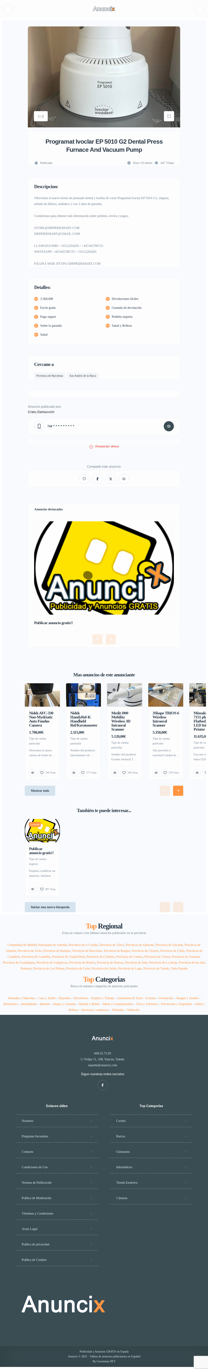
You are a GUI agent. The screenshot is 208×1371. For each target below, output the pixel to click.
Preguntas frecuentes (35, 1136)
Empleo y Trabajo (102, 998)
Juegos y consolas (64, 1004)
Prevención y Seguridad (176, 1004)
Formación (166, 998)
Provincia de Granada (186, 956)
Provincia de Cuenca (129, 956)
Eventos (151, 998)
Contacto (27, 1151)
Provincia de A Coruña (83, 945)
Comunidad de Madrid (22, 945)
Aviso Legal (29, 1229)
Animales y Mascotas (21, 998)
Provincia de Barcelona (87, 950)
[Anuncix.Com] (103, 9)
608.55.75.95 (102, 1053)
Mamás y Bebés (89, 1004)
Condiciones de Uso (35, 1167)
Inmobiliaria (29, 1004)
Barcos (120, 1136)
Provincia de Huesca (110, 962)
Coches (121, 1121)
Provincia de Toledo (156, 968)
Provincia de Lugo (130, 968)
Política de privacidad (35, 1244)
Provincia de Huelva (82, 962)
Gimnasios (123, 1151)
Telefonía (118, 1010)
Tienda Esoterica (127, 1182)
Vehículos (133, 1010)
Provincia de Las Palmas (49, 968)
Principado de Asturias (52, 945)
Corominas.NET (106, 1361)
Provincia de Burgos (117, 950)
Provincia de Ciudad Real (68, 956)
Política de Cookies (34, 1259)
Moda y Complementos (118, 1004)
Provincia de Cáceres (145, 950)
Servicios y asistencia (94, 1010)
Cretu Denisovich (41, 412)
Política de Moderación (36, 1198)
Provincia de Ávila (30, 950)
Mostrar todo (40, 790)
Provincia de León (78, 968)
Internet (45, 1004)
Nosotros (27, 1121)
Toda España (179, 968)
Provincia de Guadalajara (19, 962)
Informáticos (124, 1167)
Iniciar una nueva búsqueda (50, 907)
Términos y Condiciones (37, 1213)
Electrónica (81, 998)
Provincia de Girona (157, 956)
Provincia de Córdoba (101, 956)
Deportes (64, 998)
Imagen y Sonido (187, 998)
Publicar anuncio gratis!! (53, 622)
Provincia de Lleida (103, 968)
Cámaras (121, 1198)
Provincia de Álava (112, 945)
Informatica (10, 1004)
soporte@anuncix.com (102, 1065)
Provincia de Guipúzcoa (52, 962)
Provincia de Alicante (169, 945)
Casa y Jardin (46, 998)
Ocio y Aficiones (147, 1004)
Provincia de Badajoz (57, 950)
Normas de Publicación (37, 1182)
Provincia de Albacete (140, 945)
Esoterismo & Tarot (129, 998)
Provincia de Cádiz (172, 950)
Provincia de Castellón (36, 956)
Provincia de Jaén (136, 962)
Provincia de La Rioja (163, 962)
